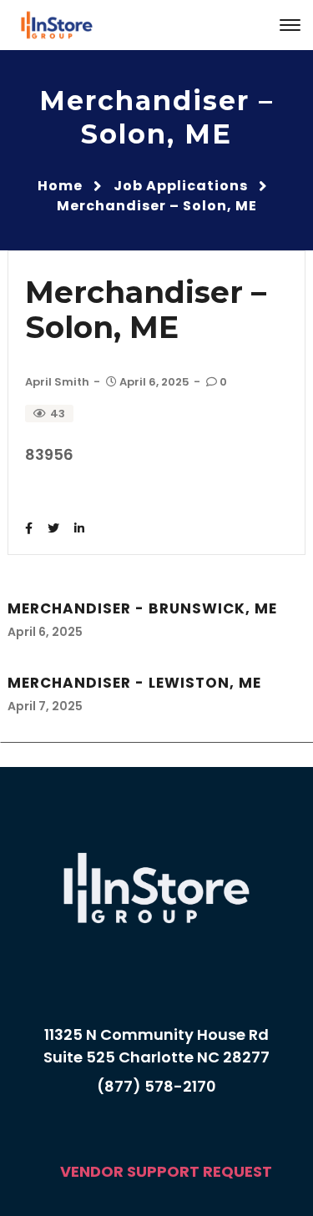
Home (60, 185)
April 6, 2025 (154, 382)
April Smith (57, 382)
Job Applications (181, 185)
